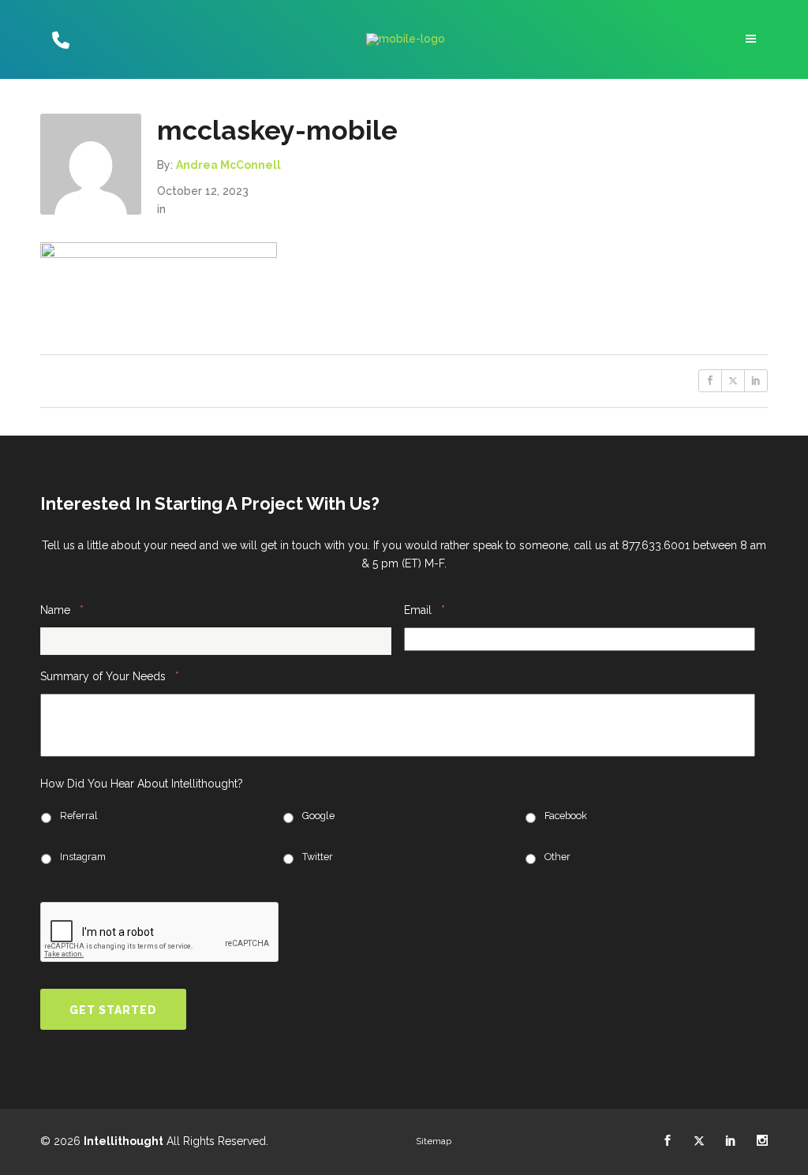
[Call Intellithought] (58, 39)
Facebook (565, 815)
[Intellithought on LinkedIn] (730, 1141)
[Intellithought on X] (699, 1141)
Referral (79, 815)
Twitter (317, 857)
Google (318, 815)
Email (424, 609)
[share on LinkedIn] (756, 380)
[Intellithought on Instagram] (762, 1141)
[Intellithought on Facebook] (667, 1141)
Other (557, 857)
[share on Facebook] (710, 380)
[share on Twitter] (733, 380)
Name (62, 609)
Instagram (83, 857)
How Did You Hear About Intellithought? (141, 783)
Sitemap (433, 1141)
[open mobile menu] (753, 39)
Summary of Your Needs (109, 676)
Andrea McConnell (228, 165)
